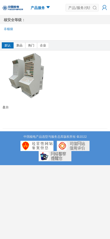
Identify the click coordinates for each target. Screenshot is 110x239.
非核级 (8, 29)
